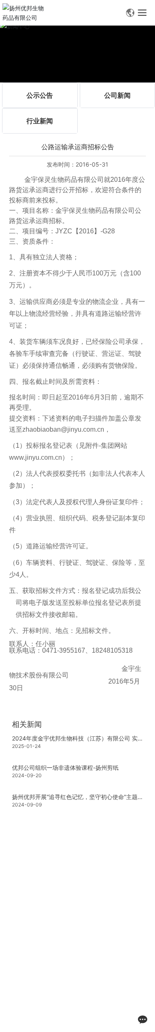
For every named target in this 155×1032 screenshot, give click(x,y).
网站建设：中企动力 (33, 1004)
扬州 (65, 1004)
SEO (81, 1004)
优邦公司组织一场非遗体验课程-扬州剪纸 (65, 767)
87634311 (125, 937)
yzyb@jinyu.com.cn (60, 973)
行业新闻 (39, 121)
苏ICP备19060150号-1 (39, 1014)
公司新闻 (117, 95)
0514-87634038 (81, 937)
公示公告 (39, 95)
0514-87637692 (68, 925)
